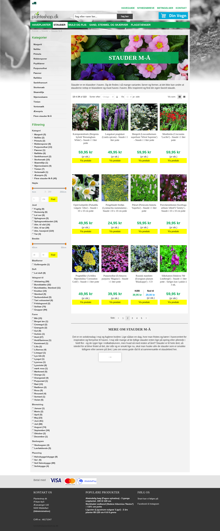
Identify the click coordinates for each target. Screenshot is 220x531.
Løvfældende (42, 448)
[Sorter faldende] (117, 97)
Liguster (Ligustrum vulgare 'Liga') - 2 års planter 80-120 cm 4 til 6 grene (107, 511)
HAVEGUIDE (128, 8)
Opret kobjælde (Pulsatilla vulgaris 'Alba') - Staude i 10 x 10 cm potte (85, 207)
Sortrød (39, 396)
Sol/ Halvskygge (44, 463)
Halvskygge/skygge (46, 457)
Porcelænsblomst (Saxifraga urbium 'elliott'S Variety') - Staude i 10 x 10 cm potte (173, 207)
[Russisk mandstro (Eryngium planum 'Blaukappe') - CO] (144, 258)
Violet (38, 400)
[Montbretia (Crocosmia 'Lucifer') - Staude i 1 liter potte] (173, 117)
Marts (38, 411)
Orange (39, 375)
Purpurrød (41, 381)
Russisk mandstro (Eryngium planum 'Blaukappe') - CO (144, 278)
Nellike (39, 137)
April (38, 414)
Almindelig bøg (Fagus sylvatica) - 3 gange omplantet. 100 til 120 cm (108, 499)
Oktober (40, 433)
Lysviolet (40, 365)
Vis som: (172, 96)
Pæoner (39, 150)
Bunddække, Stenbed (47, 288)
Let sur (39, 215)
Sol (37, 460)
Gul (37, 331)
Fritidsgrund (42, 303)
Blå (38, 318)
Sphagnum (41, 218)
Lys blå (39, 356)
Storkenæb (42, 159)
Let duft (40, 273)
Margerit (40, 134)
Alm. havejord (44, 231)
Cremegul (40, 324)
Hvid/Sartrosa (42, 340)
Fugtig (39, 209)
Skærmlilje (41, 163)
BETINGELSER (165, 8)
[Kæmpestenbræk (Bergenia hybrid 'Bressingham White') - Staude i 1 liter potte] (85, 117)
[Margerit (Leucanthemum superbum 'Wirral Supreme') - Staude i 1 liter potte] (144, 117)
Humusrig (40, 212)
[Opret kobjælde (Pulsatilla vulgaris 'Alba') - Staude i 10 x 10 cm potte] (85, 187)
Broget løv (41, 321)
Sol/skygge (41, 466)
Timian (39, 169)
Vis (122, 96)
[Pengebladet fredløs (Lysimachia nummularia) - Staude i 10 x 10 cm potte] (114, 187)
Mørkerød (40, 371)
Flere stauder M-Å (45, 178)
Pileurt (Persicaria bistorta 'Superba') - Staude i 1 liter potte (144, 207)
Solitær (40, 306)
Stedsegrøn (41, 445)
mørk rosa (41, 368)
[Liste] (184, 97)
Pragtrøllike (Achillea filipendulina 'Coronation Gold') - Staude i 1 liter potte (85, 278)
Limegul (40, 353)
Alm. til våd (42, 224)
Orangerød (41, 378)
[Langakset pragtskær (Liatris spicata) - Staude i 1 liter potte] (114, 117)
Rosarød (40, 393)
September (42, 430)
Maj (38, 418)
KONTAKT (181, 8)
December (41, 436)
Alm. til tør (41, 228)
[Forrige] (118, 318)
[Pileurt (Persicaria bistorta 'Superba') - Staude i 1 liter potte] (144, 187)
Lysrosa (40, 362)
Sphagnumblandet (46, 221)
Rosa (38, 390)
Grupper (40, 310)
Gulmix (39, 334)
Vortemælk (41, 172)
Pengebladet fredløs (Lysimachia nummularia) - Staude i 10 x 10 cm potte (115, 207)
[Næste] (146, 318)
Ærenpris (40, 175)
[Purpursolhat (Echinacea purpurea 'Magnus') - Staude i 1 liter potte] (114, 258)
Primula (39, 141)
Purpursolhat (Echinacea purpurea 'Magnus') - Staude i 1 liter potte (115, 278)
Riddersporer (42, 144)
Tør (37, 234)
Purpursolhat (43, 147)
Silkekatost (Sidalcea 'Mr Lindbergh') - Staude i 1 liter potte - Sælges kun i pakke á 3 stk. (173, 280)
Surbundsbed (42, 297)
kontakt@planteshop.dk (46, 526)
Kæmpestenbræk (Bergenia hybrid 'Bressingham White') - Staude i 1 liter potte (86, 138)
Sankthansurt (42, 156)
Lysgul (39, 359)
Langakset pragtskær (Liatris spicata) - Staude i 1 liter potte (115, 137)
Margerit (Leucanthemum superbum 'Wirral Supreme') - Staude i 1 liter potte (144, 137)
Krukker (40, 291)
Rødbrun (40, 387)
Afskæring (41, 281)
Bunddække (42, 284)
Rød (38, 384)
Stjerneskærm (42, 166)
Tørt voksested (43, 300)
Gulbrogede (42, 264)
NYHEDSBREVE (145, 8)
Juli (38, 424)
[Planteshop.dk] (45, 15)
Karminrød (41, 343)
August (40, 427)
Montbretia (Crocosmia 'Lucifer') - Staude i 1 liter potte (173, 137)
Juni (38, 421)
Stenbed (40, 294)
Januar (39, 408)
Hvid (38, 337)
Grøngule (40, 327)
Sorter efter (94, 96)
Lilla (38, 346)
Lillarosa (40, 349)
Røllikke (40, 153)
